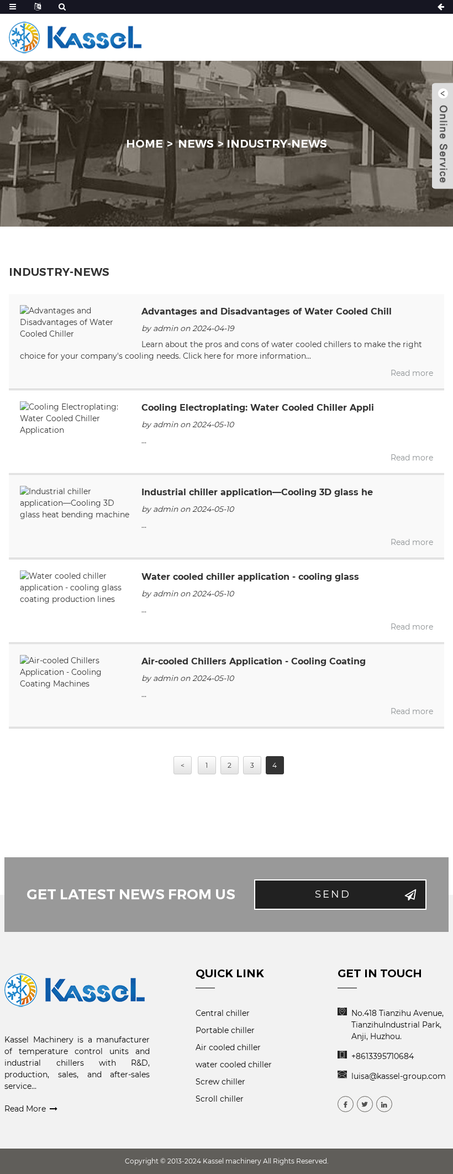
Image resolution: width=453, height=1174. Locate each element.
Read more (412, 373)
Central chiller (223, 1013)
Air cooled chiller (228, 1047)
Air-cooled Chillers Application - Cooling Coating (253, 661)
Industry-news (277, 143)
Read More (25, 1109)
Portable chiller (225, 1030)
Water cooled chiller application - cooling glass (250, 577)
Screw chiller (220, 1082)
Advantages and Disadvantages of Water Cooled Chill (266, 311)
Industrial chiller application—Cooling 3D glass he (257, 492)
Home (144, 143)
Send (333, 894)
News (196, 143)
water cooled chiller (234, 1065)
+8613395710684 (382, 1056)
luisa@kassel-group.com (398, 1076)
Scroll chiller (220, 1099)
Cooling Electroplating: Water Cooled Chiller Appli (257, 407)
